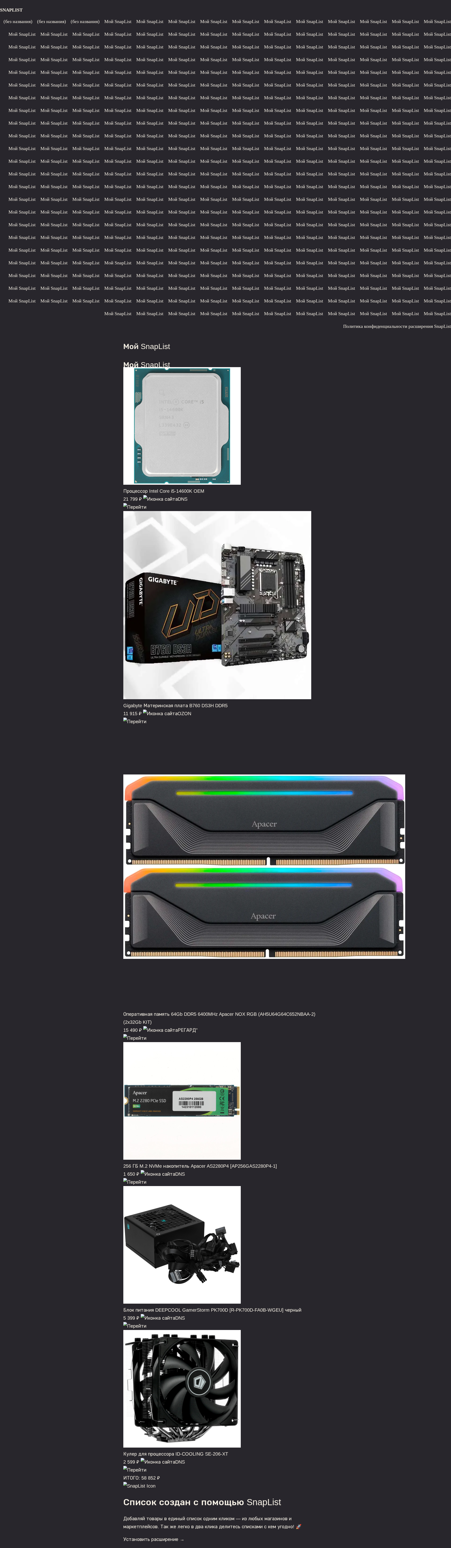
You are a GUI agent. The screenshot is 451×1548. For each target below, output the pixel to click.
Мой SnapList (118, 21)
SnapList (11, 9)
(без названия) (18, 21)
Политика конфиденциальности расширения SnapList (397, 326)
